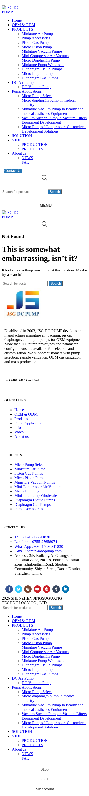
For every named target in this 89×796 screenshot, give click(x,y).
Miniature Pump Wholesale (43, 65)
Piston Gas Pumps (36, 42)
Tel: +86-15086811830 (32, 537)
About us (21, 436)
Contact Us (13, 171)
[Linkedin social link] (65, 589)
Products (21, 419)
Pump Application (28, 423)
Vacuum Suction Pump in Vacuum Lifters (54, 118)
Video (19, 432)
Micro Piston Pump (37, 47)
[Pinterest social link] (46, 589)
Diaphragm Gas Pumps (40, 78)
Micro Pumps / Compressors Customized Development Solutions (54, 129)
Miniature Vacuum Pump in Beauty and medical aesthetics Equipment (53, 111)
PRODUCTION (35, 144)
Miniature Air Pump (37, 34)
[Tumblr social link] (56, 589)
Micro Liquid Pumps (38, 73)
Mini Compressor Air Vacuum (45, 56)
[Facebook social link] (9, 589)
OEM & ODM (26, 414)
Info (17, 427)
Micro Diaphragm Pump (41, 60)
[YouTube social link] (37, 589)
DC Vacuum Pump (36, 87)
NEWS (27, 158)
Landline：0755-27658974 (35, 542)
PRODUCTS (32, 149)
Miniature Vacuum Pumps (42, 51)
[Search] (44, 178)
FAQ (26, 162)
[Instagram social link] (28, 589)
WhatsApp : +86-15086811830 (38, 546)
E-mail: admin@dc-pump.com (38, 551)
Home (19, 410)
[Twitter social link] (18, 589)
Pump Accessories (36, 38)
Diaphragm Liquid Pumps (42, 69)
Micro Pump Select (37, 96)
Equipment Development (41, 122)
